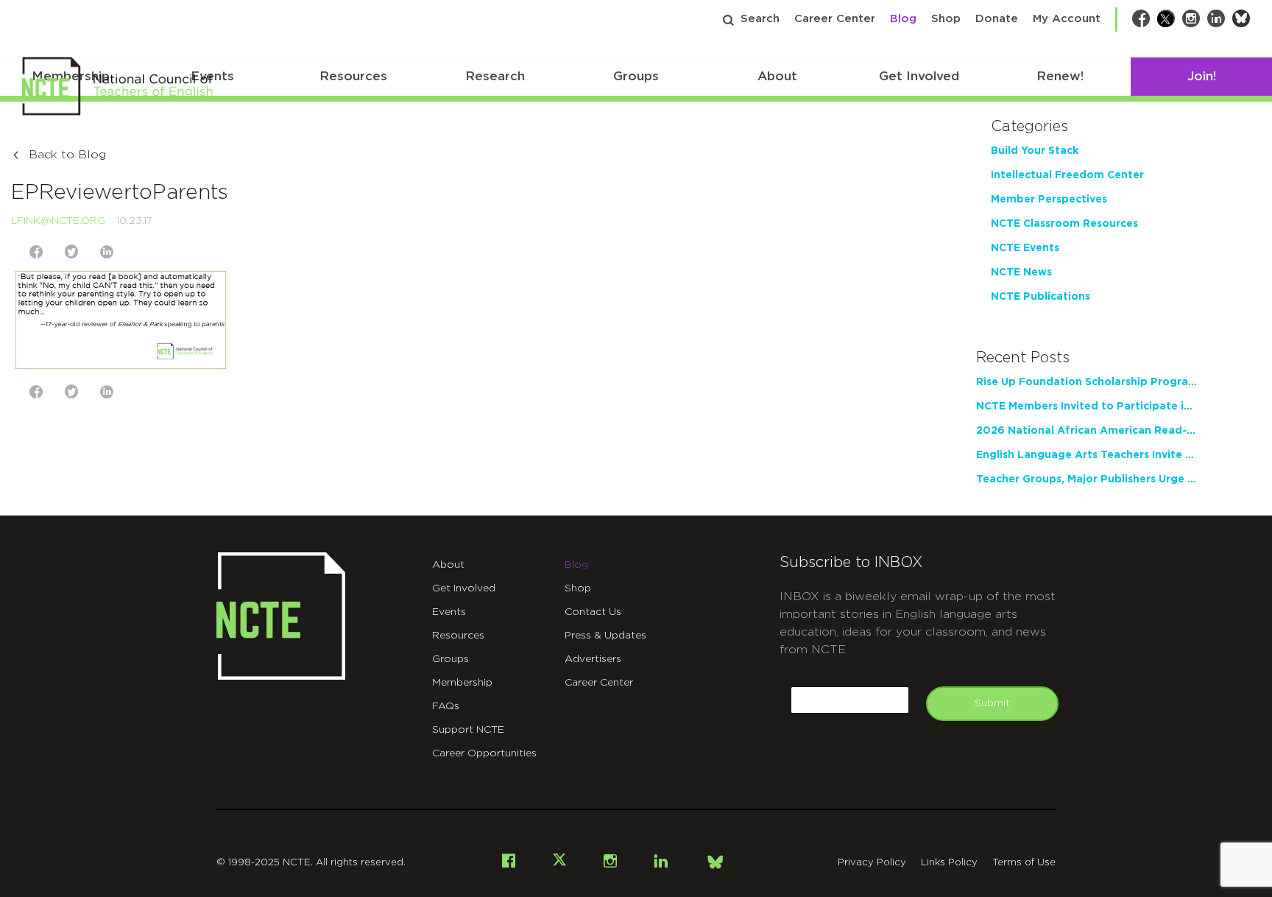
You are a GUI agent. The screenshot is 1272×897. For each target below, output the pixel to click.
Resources (353, 76)
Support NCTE (468, 730)
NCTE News (1021, 272)
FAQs (445, 706)
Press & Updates (605, 635)
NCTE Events (1025, 248)
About (777, 76)
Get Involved (919, 76)
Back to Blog (67, 155)
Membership (462, 683)
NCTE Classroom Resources (1064, 224)
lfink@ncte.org (58, 221)
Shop (946, 18)
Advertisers (593, 659)
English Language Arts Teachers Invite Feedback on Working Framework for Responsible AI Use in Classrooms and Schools (1086, 455)
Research (495, 76)
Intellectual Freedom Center (1067, 175)
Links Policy (949, 863)
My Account (1066, 18)
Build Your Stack (1034, 151)
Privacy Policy (872, 863)
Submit (992, 703)
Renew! (1060, 76)
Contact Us (593, 612)
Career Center (834, 18)
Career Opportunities (484, 753)
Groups (636, 76)
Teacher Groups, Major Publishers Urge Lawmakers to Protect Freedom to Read (1086, 479)
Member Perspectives (1049, 199)
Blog (903, 18)
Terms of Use (1024, 863)
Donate (996, 18)
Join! (1201, 76)
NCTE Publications (1040, 297)
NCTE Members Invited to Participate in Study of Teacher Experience (1086, 406)
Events (449, 612)
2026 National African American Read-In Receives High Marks (1086, 431)
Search (760, 18)
